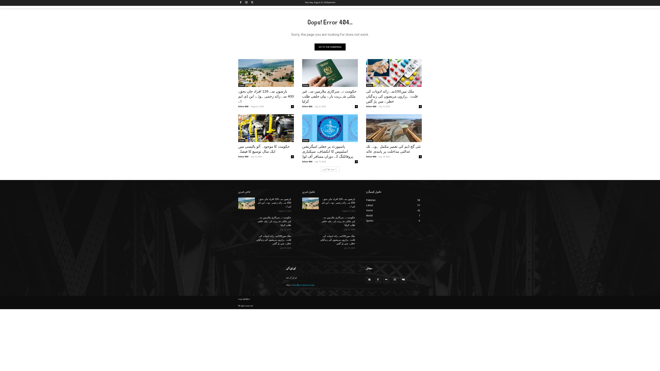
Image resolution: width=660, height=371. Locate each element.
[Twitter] (252, 3)
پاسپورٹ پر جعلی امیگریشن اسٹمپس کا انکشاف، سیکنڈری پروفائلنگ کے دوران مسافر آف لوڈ (327, 151)
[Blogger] (369, 280)
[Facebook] (240, 3)
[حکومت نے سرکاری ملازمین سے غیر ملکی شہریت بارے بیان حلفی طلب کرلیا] (330, 73)
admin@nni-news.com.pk (302, 285)
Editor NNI (243, 106)
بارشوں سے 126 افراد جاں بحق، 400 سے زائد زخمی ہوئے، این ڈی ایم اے (266, 96)
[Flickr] (386, 280)
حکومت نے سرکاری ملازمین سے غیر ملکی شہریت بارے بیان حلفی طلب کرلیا (329, 96)
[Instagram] (246, 3)
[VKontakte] (403, 280)
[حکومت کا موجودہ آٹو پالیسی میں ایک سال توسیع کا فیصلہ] (266, 128)
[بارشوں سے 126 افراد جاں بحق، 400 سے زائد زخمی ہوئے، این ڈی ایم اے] (266, 73)
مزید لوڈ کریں (328, 169)
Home (241, 85)
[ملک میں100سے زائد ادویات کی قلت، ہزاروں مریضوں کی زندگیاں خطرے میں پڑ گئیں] (394, 73)
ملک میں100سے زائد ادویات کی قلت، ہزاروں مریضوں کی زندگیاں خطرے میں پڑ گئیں (392, 96)
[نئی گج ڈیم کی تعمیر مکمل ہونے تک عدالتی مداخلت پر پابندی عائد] (394, 128)
